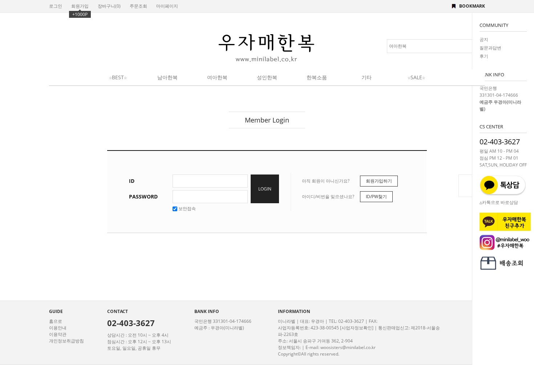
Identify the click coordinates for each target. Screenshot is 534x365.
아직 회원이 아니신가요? (325, 181)
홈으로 (55, 321)
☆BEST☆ (118, 77)
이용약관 (57, 334)
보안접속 (186, 208)
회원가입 (80, 6)
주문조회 (138, 6)
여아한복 (217, 77)
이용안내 (57, 328)
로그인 (55, 6)
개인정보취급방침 (66, 341)
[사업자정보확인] (356, 328)
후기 (484, 56)
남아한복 (167, 77)
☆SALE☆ (416, 77)
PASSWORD (143, 196)
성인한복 (267, 77)
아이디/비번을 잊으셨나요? (328, 196)
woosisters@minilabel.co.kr (348, 347)
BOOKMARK (472, 6)
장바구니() (109, 6)
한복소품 (317, 77)
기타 (366, 77)
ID (131, 180)
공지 (484, 39)
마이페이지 (167, 6)
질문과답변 (490, 48)
